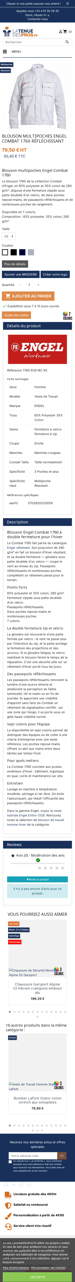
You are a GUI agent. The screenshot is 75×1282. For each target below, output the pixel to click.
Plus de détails (15, 264)
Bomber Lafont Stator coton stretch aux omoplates (37, 1100)
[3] (51, 867)
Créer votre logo (55, 274)
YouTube (13, 1184)
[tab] (37, 3)
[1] (39, 867)
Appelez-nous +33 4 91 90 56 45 (37, 10)
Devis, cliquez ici (37, 15)
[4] (57, 867)
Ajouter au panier (28, 296)
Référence (14, 370)
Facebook (5, 1184)
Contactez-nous (38, 19)
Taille (5, 229)
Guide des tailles (16, 315)
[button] (10, 1012)
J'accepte (37, 1277)
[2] (45, 867)
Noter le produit (37, 879)
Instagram (29, 1184)
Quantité (8, 285)
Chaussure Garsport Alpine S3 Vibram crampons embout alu (37, 988)
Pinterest (21, 1184)
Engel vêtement (18, 548)
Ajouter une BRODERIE (20, 274)
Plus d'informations (16, 1268)
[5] (62, 867)
